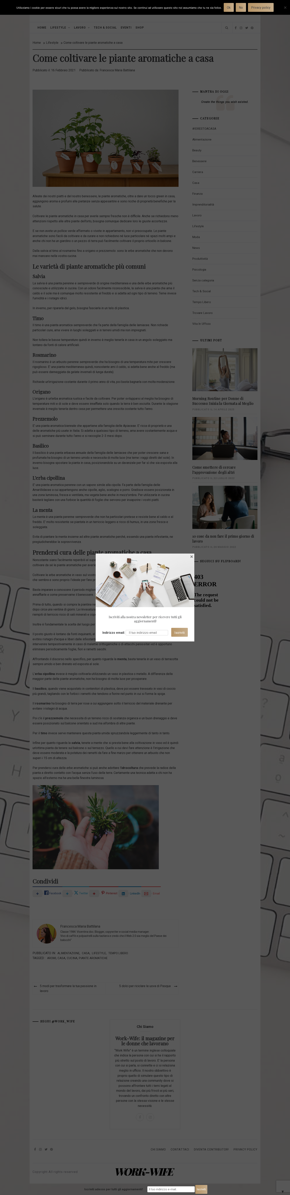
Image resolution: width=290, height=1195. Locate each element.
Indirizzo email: (113, 633)
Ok (229, 7)
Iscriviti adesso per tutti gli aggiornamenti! (113, 1189)
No (241, 7)
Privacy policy (260, 7)
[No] (285, 10)
